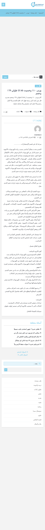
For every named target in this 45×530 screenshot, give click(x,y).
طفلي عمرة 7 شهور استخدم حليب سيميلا (26, 329)
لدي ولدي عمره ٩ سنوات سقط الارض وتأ (26, 344)
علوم (39, 415)
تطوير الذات (37, 389)
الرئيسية (41, 13)
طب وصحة (34, 13)
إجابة (18, 111)
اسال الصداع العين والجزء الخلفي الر (28, 337)
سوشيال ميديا (37, 411)
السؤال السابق (21, 352)
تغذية (39, 398)
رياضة (39, 407)
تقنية (40, 402)
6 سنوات (27, 111)
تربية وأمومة (37, 385)
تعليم (39, 394)
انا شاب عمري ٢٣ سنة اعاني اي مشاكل (27, 340)
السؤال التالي (23, 355)
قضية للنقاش (37, 420)
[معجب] (40, 137)
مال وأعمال (37, 424)
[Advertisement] (22, 44)
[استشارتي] (37, 4)
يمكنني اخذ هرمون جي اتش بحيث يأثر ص (26, 333)
